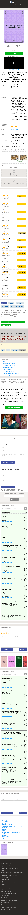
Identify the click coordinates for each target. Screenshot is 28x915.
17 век (10, 4)
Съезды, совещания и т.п (6, 863)
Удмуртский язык (5, 902)
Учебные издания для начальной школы (10, 868)
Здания (4, 838)
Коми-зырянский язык (6, 891)
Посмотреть (22, 196)
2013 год (4, 820)
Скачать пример (6, 325)
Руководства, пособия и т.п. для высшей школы (12, 897)
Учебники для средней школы (8, 865)
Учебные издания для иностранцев (9, 875)
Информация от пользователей (11, 373)
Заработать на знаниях (17, 306)
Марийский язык (5, 877)
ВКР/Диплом (20, 303)
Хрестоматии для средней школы (8, 893)
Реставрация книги (16, 153)
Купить (14, 53)
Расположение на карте (7, 521)
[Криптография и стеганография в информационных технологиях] (19, 661)
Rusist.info (15, 2)
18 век (16, 4)
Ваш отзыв (4, 631)
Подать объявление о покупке (9, 445)
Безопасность (6, 836)
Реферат (13, 129)
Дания (4, 835)
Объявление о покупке (9, 362)
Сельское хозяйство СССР (7, 909)
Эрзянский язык (4, 904)
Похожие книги (7, 369)
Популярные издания (6, 905)
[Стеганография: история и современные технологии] (11, 661)
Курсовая (18, 129)
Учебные (4, 829)
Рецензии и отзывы (8, 367)
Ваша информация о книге (8, 797)
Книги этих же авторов (9, 363)
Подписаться (14, 499)
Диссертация (19, 131)
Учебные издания (7, 824)
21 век (4, 823)
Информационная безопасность (11, 832)
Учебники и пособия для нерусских (9, 907)
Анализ (4, 830)
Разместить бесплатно (8, 487)
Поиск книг (4, 4)
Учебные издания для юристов (8, 889)
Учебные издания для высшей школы (9, 900)
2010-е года (5, 821)
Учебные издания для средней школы (10, 866)
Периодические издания (6, 888)
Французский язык (5, 879)
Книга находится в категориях (11, 375)
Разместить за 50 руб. (8, 462)
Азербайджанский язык (6, 881)
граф (3, 833)
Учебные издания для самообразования (10, 882)
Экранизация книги (14, 69)
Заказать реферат (7, 322)
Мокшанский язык (5, 895)
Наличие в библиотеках (9, 365)
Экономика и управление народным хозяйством (12, 872)
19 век (22, 4)
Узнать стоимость (19, 322)
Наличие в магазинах (8, 371)
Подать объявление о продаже (10, 469)
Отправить (23, 649)
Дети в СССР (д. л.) (5, 870)
